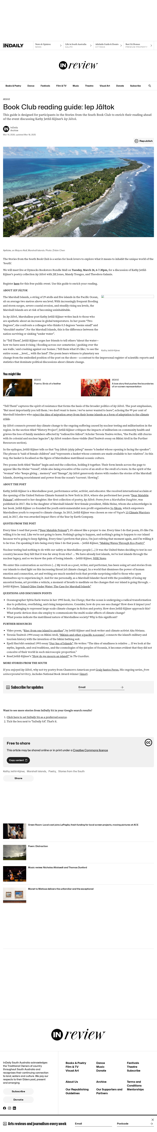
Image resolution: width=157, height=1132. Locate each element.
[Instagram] (9, 1108)
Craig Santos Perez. (107, 670)
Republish (146, 141)
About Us (72, 1081)
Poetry (52, 771)
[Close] (153, 1120)
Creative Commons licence (90, 750)
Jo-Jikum (115, 508)
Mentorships (135, 1089)
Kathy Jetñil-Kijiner (14, 771)
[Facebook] (4, 1108)
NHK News (99, 558)
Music (76, 85)
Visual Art (105, 85)
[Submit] (121, 687)
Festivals (45, 85)
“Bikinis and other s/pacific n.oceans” (82, 635)
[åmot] (83, 674)
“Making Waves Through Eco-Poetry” (122, 543)
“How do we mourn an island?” (50, 656)
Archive (101, 1081)
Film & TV (61, 85)
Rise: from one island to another (43, 630)
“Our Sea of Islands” (61, 643)
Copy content (16, 760)
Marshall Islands (36, 771)
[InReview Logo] (78, 65)
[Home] (18, 45)
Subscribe (135, 85)
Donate (120, 85)
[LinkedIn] (14, 1108)
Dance (30, 85)
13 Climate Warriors (138, 512)
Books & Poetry (13, 85)
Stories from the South (71, 771)
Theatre (89, 85)
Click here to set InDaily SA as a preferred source (37, 717)
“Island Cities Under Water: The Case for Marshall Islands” (55, 586)
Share (18, 778)
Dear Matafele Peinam (53, 530)
